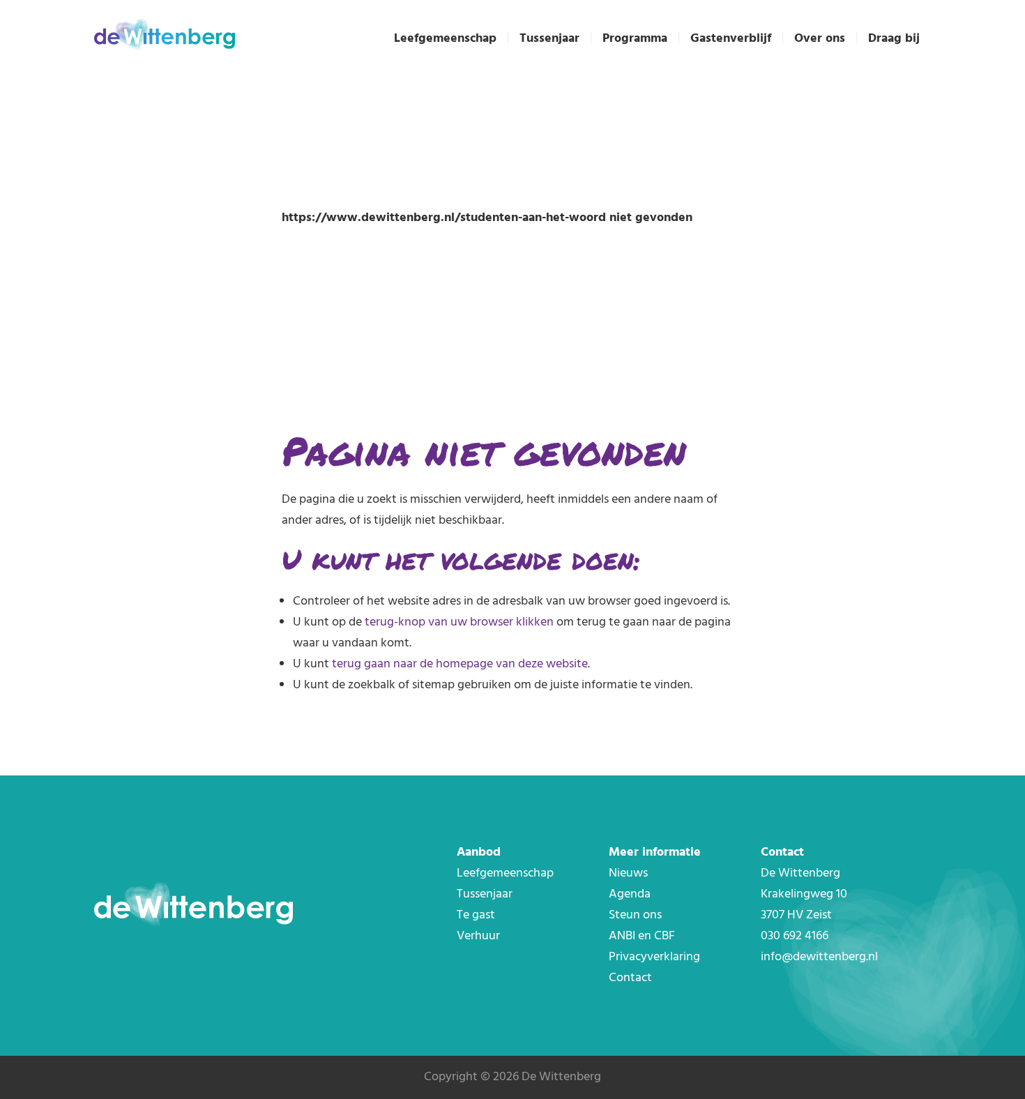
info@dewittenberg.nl (819, 957)
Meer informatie (655, 852)
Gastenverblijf (730, 39)
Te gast (476, 915)
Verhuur (478, 936)
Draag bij (894, 39)
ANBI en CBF (642, 936)
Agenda (630, 894)
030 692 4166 (794, 936)
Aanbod (479, 852)
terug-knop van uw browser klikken (459, 622)
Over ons (819, 39)
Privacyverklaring (654, 957)
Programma (634, 39)
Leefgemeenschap (445, 39)
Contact (630, 978)
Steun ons (635, 915)
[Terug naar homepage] (164, 37)
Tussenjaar (549, 39)
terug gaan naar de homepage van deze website (460, 664)
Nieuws (628, 873)
